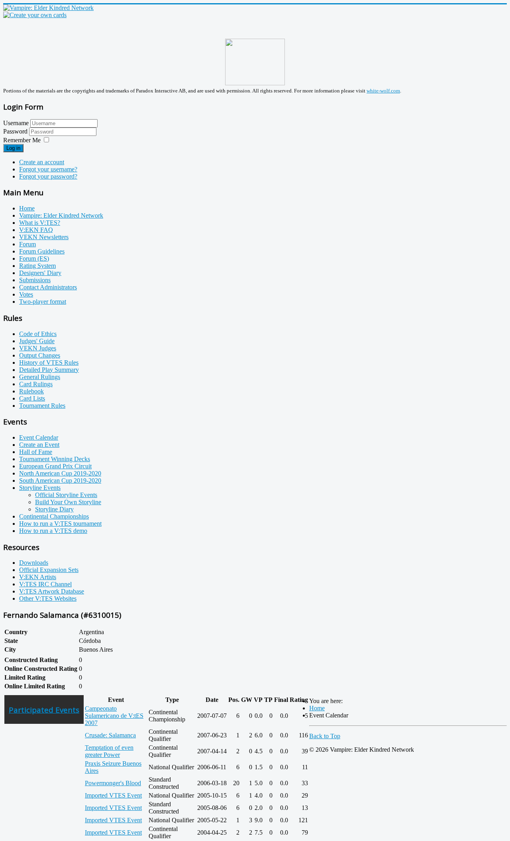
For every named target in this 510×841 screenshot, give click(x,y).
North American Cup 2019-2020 (60, 473)
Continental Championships (54, 516)
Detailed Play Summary (49, 369)
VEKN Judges (37, 348)
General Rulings (39, 376)
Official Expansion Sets (48, 569)
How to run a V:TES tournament (60, 523)
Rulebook (31, 391)
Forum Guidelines (42, 251)
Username (16, 123)
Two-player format (42, 301)
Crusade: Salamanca (110, 735)
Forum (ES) (34, 258)
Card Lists (32, 398)
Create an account (41, 162)
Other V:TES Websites (47, 598)
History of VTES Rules (48, 362)
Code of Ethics (38, 333)
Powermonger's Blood (113, 783)
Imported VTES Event (113, 795)
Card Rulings (36, 384)
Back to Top (324, 736)
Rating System (37, 265)
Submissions (35, 280)
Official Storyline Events (66, 494)
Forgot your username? (48, 169)
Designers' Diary (40, 272)
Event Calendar (38, 437)
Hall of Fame (35, 451)
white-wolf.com (383, 91)
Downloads (33, 562)
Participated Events (44, 710)
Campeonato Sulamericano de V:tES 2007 (114, 715)
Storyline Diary (54, 509)
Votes (26, 294)
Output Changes (39, 355)
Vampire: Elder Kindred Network (61, 215)
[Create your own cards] (35, 15)
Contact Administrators (48, 287)
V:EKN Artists (37, 577)
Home (27, 208)
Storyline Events (40, 487)
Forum (27, 244)
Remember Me (22, 140)
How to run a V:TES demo (53, 530)
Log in (13, 148)
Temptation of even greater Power (109, 751)
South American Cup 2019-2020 (60, 480)
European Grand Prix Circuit (55, 466)
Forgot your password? (48, 176)
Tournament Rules (42, 405)
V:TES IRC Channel (45, 584)
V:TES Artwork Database (51, 591)
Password (16, 131)
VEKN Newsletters (44, 237)
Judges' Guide (37, 341)
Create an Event (39, 444)
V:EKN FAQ (36, 229)
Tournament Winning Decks (54, 459)
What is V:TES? (39, 222)
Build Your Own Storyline (68, 502)
